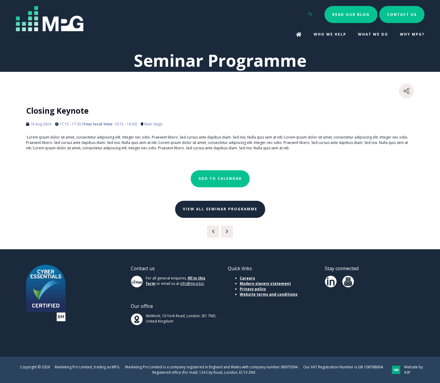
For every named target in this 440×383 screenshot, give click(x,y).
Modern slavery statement (265, 283)
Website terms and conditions (269, 294)
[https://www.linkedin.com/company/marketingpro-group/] (331, 286)
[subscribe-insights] (348, 286)
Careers (247, 278)
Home (299, 35)
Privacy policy (253, 288)
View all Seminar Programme (220, 209)
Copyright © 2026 (35, 367)
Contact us (402, 14)
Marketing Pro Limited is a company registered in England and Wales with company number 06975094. (211, 367)
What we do (373, 34)
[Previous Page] (213, 232)
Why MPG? (412, 34)
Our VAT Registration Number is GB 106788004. (343, 367)
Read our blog (351, 14)
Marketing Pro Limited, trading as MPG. (87, 367)
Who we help (330, 34)
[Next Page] (227, 232)
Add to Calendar (220, 178)
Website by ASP (413, 369)
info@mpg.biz (192, 283)
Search (310, 13)
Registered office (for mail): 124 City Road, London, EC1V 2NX (203, 372)
